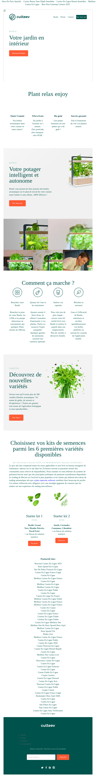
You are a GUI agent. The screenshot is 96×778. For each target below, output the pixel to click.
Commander (26, 744)
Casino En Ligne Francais (48, 666)
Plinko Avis (48, 634)
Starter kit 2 (61, 516)
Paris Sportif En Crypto (48, 566)
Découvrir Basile (18, 53)
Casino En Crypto (48, 608)
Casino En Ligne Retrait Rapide (48, 649)
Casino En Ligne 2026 (48, 643)
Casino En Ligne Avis (48, 681)
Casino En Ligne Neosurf (48, 678)
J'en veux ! (16, 418)
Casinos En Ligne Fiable (48, 616)
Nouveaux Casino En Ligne (48, 660)
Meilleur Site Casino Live (48, 655)
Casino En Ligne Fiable (48, 590)
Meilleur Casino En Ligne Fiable (48, 599)
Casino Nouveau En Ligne (48, 646)
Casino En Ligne (48, 575)
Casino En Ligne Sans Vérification (48, 710)
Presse (63, 17)
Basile (55, 17)
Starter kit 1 (34, 516)
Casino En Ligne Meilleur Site (48, 622)
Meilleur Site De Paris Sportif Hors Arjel (48, 625)
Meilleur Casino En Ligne (48, 584)
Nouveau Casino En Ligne (48, 684)
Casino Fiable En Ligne (48, 672)
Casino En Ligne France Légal (48, 572)
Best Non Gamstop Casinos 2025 (56, 4)
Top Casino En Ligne (48, 707)
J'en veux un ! (81, 17)
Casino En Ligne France (48, 613)
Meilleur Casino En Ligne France (48, 578)
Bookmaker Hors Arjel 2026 (48, 696)
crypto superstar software (44, 480)
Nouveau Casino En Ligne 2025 (48, 563)
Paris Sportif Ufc (48, 631)
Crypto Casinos (48, 675)
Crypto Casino (48, 690)
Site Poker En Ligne (48, 704)
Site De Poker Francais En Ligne (48, 569)
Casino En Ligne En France (48, 596)
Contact (71, 17)
